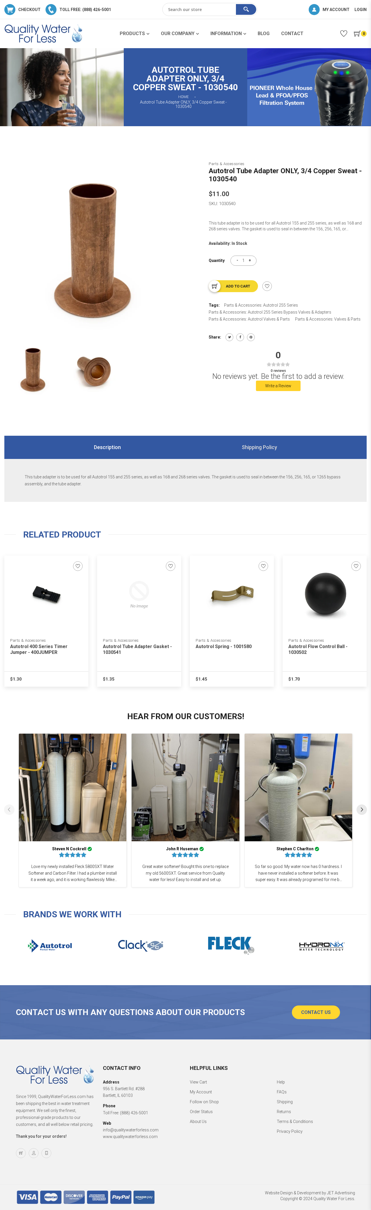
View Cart (198, 1082)
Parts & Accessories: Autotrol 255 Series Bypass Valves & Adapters (270, 312)
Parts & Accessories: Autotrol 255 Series (261, 305)
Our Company (177, 33)
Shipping (285, 1101)
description (107, 447)
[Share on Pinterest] (251, 337)
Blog (264, 33)
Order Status (201, 1111)
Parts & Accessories (227, 164)
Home (183, 97)
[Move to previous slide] (9, 810)
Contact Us (316, 1012)
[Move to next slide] (362, 810)
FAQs (282, 1092)
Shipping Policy (259, 447)
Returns (284, 1111)
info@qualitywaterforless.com (131, 1130)
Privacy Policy (290, 1131)
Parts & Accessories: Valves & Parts (328, 319)
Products (132, 33)
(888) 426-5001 (134, 1112)
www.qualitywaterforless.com (130, 1136)
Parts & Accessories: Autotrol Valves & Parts (249, 319)
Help (281, 1082)
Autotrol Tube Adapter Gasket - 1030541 (137, 649)
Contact (292, 33)
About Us (198, 1121)
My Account (201, 1092)
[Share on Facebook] (240, 337)
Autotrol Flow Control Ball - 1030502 (318, 649)
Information (226, 33)
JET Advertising (341, 1193)
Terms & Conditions (295, 1121)
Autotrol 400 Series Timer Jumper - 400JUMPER (39, 649)
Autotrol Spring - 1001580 (224, 646)
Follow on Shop (204, 1101)
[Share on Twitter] (229, 337)
